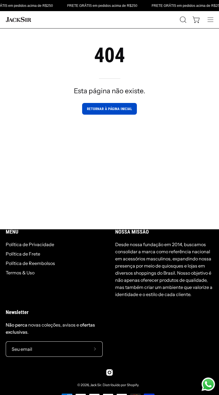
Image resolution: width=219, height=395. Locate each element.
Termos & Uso (20, 273)
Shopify (132, 385)
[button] (182, 20)
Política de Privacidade (30, 244)
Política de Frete (23, 254)
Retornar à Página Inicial (109, 109)
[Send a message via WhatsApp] (208, 384)
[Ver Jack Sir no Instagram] (109, 372)
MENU (12, 232)
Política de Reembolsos (30, 263)
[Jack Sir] (18, 20)
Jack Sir (95, 385)
